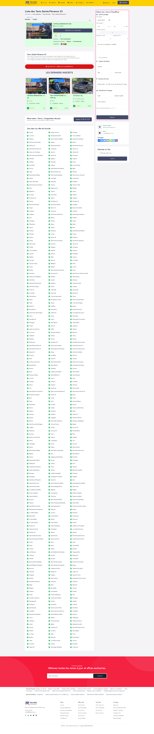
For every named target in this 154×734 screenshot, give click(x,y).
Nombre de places (100, 29)
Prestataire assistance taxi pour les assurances (114, 691)
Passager (80, 2)
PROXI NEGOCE (89, 726)
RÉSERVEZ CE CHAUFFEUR (73, 30)
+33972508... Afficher (34, 103)
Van (60, 36)
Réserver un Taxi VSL (41, 689)
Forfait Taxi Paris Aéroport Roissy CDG (61, 691)
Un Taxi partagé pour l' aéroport (100, 689)
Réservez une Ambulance (116, 689)
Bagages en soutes (100, 35)
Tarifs (70, 2)
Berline (66, 108)
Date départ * (99, 17)
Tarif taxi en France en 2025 (84, 689)
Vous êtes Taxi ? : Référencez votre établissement (60, 66)
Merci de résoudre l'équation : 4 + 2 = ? (105, 108)
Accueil (45, 2)
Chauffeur (90, 2)
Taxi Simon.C (77, 96)
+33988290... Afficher (57, 103)
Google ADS (40, 694)
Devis (114, 3)
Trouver (112, 158)
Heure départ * (100, 23)
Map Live (53, 2)
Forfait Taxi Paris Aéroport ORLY (42, 691)
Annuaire (62, 2)
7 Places (56, 36)
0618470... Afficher (79, 101)
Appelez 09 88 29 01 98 (83, 119)
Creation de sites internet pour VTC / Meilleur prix (57, 694)
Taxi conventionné (103, 57)
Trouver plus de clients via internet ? (114, 694)
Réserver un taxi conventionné (94, 691)
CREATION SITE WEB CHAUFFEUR (95, 694)
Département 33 (30, 17)
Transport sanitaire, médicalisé (68, 689)
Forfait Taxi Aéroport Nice (79, 691)
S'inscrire (99, 676)
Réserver (107, 3)
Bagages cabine (117, 35)
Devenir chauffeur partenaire (78, 694)
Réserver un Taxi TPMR (53, 689)
